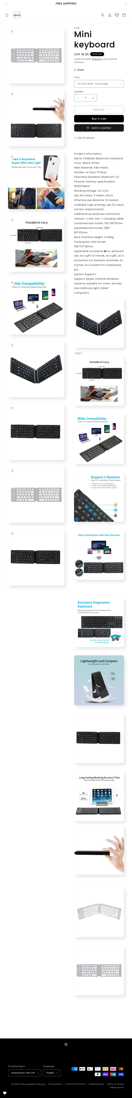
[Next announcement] (125, 3)
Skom (22, 1084)
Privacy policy (55, 1084)
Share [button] (80, 69)
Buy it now (99, 118)
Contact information (75, 1084)
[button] (6, 15)
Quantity (78, 91)
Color (77, 77)
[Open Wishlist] (116, 15)
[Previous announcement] (6, 3)
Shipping (97, 59)
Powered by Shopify (36, 1084)
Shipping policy (96, 1084)
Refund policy (117, 1087)
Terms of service (115, 1084)
